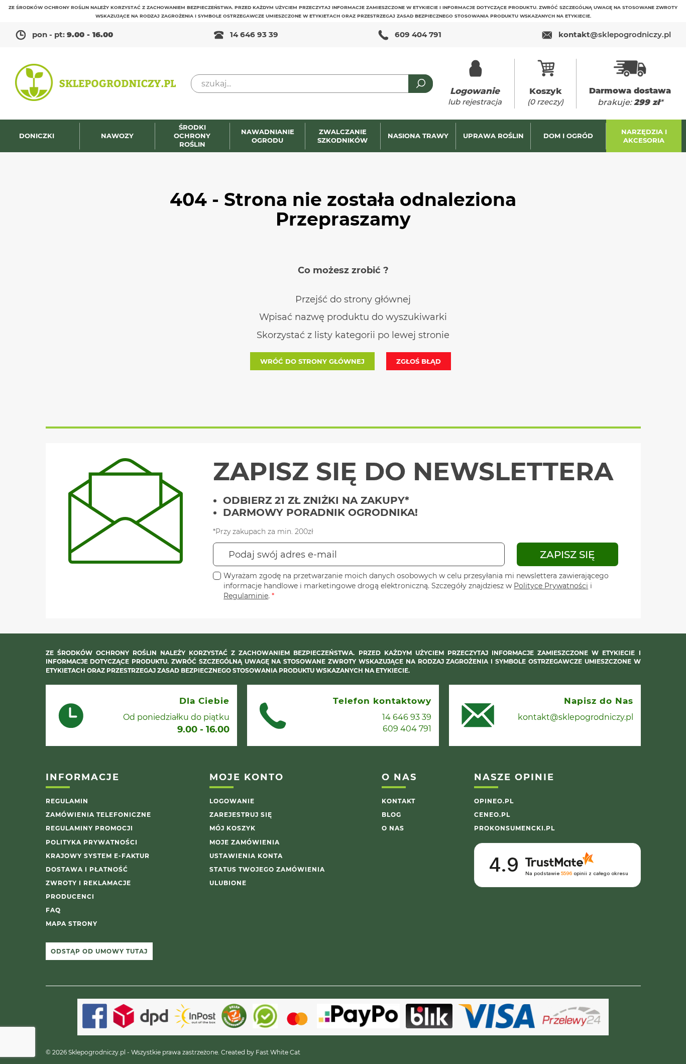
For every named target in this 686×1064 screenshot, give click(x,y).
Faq (53, 910)
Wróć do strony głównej (312, 361)
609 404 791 (418, 34)
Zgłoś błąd (418, 361)
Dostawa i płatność (87, 869)
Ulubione (228, 883)
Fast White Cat (278, 1052)
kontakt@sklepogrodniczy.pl (575, 717)
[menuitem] (42, 136)
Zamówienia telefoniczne (98, 814)
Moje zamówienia (244, 842)
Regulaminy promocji (89, 828)
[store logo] (95, 83)
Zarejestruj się (240, 814)
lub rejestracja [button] (475, 96)
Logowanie (232, 801)
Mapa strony (71, 923)
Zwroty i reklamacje (88, 883)
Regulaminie (245, 595)
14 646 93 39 (254, 34)
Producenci (70, 896)
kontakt (614, 34)
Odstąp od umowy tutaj (99, 951)
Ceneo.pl (492, 814)
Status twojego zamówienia (267, 869)
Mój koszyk (232, 828)
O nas (393, 828)
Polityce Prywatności (551, 585)
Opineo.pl (494, 801)
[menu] (343, 136)
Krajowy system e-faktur (98, 856)
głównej (393, 299)
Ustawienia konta (246, 856)
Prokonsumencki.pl (514, 828)
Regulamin (67, 801)
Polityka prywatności (92, 842)
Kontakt (398, 801)
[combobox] (312, 83)
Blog (391, 814)
